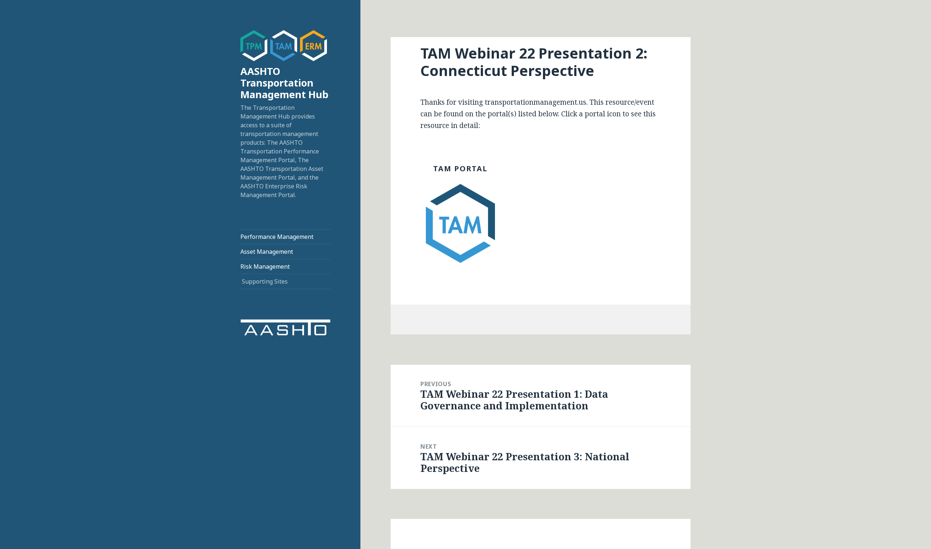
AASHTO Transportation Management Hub (284, 82)
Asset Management (266, 252)
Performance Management (276, 237)
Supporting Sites (265, 281)
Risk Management (265, 267)
